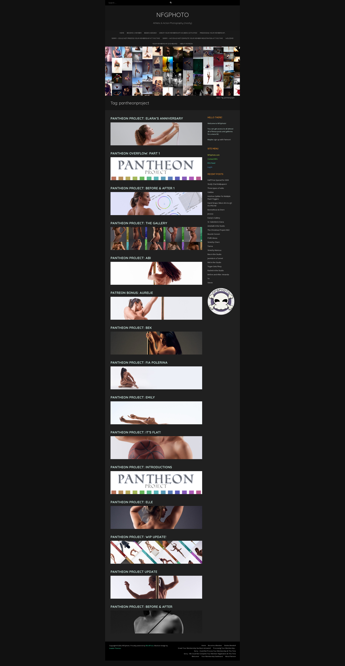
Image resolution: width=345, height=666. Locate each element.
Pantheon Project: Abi (131, 258)
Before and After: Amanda (218, 274)
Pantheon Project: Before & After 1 (143, 188)
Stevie (210, 282)
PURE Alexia (212, 238)
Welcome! (229, 38)
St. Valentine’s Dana (216, 222)
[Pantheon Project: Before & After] (156, 612)
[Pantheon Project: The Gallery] (156, 228)
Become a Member (134, 33)
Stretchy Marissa (214, 250)
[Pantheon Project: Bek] (156, 333)
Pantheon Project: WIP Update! (138, 537)
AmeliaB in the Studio (216, 226)
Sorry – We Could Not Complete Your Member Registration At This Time (193, 38)
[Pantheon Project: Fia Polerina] (156, 367)
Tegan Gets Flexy (215, 266)
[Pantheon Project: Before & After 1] (156, 193)
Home (122, 33)
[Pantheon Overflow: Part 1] (156, 158)
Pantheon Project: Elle (132, 502)
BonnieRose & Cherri (216, 210)
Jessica (210, 214)
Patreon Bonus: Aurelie (132, 293)
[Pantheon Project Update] (156, 577)
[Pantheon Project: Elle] (156, 507)
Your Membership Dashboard (164, 44)
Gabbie (211, 192)
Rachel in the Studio (216, 270)
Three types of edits (216, 188)
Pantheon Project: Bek (131, 328)
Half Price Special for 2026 (218, 180)
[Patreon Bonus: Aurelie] (156, 298)
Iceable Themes (115, 648)
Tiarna (210, 246)
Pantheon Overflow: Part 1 (135, 153)
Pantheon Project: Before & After (141, 607)
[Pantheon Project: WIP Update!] (156, 542)
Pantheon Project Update (134, 572)
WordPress (149, 646)
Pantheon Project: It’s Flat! (136, 432)
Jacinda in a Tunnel (215, 258)
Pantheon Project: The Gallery (139, 223)
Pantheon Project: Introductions (141, 467)
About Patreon (186, 44)
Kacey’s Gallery (214, 218)
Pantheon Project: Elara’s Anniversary (147, 118)
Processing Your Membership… (213, 33)
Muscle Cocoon (214, 234)
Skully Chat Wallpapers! (217, 184)
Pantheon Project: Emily (133, 397)
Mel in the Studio (214, 262)
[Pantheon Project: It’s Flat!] (156, 437)
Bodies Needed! (150, 33)
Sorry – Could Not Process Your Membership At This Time (136, 38)
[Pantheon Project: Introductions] (156, 472)
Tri (209, 278)
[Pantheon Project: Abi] (156, 263)
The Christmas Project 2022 (219, 230)
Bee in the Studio (214, 254)
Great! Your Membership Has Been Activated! (178, 33)
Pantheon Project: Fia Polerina (139, 362)
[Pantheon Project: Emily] (156, 402)
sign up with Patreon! (222, 139)
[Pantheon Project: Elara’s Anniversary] (156, 123)
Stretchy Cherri (214, 242)
